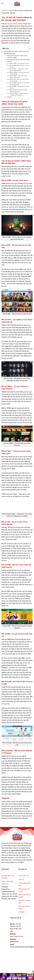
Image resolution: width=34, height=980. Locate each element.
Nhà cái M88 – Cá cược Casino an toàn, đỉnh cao (20, 87)
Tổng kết (9, 97)
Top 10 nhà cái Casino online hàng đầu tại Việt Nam (18, 60)
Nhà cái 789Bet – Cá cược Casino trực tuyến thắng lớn (19, 73)
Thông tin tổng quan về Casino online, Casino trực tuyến (17, 56)
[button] (2, 3)
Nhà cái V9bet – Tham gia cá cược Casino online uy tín (18, 76)
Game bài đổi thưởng (8, 843)
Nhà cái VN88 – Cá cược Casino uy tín (19, 63)
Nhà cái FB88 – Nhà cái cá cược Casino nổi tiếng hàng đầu (20, 83)
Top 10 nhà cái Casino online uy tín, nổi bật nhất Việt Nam (16, 52)
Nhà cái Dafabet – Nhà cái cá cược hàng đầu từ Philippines (19, 94)
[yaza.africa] (17, 3)
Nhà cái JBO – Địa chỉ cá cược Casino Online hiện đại (19, 80)
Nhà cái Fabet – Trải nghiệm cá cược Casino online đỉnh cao (19, 69)
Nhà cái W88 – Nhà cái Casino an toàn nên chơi (19, 66)
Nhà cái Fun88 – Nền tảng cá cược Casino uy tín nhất (18, 90)
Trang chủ (4, 10)
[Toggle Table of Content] (28, 48)
